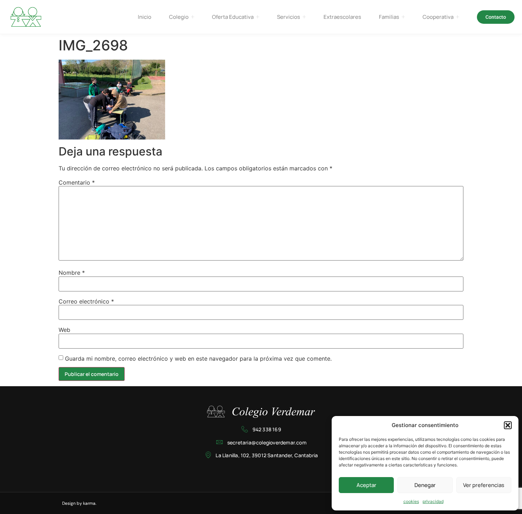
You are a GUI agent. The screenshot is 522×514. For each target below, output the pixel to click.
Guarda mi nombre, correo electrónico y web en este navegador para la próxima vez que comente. (198, 358)
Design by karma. (79, 503)
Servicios (288, 17)
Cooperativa (438, 17)
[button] (507, 425)
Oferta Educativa (233, 17)
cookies (411, 501)
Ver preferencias (483, 485)
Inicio (144, 17)
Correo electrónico (86, 301)
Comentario (77, 182)
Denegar (425, 485)
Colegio (179, 17)
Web (64, 330)
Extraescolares (342, 17)
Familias (389, 17)
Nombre (72, 272)
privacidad (433, 501)
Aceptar (366, 485)
